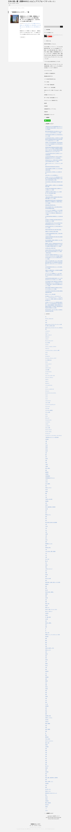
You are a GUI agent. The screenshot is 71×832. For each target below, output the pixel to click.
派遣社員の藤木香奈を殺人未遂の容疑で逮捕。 (53, 229)
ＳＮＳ (46, 810)
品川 (46, 512)
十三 (46, 495)
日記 (46, 599)
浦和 (46, 655)
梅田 (46, 638)
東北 (46, 624)
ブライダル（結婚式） (49, 410)
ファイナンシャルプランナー (50, 404)
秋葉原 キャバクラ (37, 25)
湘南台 (46, 663)
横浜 (46, 640)
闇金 (46, 775)
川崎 (46, 557)
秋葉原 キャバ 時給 (30, 25)
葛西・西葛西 (47, 729)
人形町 (46, 464)
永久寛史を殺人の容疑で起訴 (50, 248)
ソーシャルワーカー (48, 385)
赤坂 (46, 752)
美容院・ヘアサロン (48, 717)
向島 (46, 510)
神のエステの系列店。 (49, 195)
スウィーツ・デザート (49, 377)
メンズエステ (47, 425)
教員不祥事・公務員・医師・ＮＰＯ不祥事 (52, 582)
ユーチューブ (47, 433)
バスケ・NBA (47, 402)
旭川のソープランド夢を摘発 (50, 294)
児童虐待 (46, 474)
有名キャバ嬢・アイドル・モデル (51, 609)
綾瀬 (46, 711)
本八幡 (46, 619)
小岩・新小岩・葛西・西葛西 (50, 551)
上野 (46, 443)
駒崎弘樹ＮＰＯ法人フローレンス (51, 793)
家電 (46, 545)
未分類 (46, 615)
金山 (46, 758)
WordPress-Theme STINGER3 (35, 827)
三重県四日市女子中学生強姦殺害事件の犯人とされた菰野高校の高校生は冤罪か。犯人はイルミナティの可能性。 (53, 128)
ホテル (46, 416)
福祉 (46, 694)
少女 (46, 553)
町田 (46, 675)
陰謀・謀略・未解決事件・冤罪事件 (51, 777)
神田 (46, 690)
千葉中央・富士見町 (48, 499)
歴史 (46, 644)
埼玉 (46, 520)
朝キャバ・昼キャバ (48, 611)
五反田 (46, 458)
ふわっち (46, 338)
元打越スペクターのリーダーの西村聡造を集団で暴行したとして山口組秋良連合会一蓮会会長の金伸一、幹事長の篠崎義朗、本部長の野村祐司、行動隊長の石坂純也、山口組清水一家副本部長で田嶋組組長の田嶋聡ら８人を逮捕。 (53, 305)
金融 (46, 762)
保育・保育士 (47, 468)
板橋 (46, 626)
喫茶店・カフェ (48, 514)
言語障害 (46, 746)
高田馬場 (46, 800)
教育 (46, 586)
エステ (46, 352)
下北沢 (46, 445)
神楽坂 (46, 688)
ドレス (46, 398)
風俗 (46, 787)
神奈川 (46, 686)
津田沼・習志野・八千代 (49, 648)
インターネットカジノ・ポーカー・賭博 (52, 350)
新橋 (46, 595)
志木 (46, 570)
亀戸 (46, 454)
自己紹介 (46, 719)
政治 (46, 580)
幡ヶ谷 (46, 561)
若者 (46, 725)
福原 (46, 692)
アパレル (46, 344)
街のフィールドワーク (49, 740)
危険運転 (46, 501)
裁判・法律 (47, 742)
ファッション (47, 406)
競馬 (46, 702)
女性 (46, 537)
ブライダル (47, 408)
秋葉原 (34, 23)
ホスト (46, 414)
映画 (46, 601)
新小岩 (46, 590)
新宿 (46, 588)
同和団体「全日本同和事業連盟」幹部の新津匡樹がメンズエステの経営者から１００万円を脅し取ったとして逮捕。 (53, 144)
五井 (46, 456)
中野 (46, 452)
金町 (46, 760)
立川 (46, 700)
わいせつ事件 (47, 342)
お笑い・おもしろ (48, 334)
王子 (46, 673)
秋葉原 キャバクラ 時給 (31, 26)
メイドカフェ (47, 421)
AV (45, 316)
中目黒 (46, 450)
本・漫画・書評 (48, 617)
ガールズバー (47, 356)
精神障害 (46, 706)
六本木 (46, 481)
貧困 (46, 750)
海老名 (46, 659)
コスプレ (46, 365)
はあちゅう (47, 336)
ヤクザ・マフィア (48, 429)
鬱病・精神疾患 (48, 802)
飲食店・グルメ (48, 791)
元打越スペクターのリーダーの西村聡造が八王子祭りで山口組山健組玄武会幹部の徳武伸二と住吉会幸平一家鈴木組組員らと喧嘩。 (53, 178)
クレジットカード (48, 363)
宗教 (46, 541)
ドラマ (46, 396)
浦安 (46, 657)
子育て (46, 539)
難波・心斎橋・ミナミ (49, 781)
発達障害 (46, 677)
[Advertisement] (18, 52)
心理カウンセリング (48, 568)
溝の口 (46, 665)
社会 (46, 682)
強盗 (46, 566)
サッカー (46, 373)
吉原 (46, 503)
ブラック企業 (47, 412)
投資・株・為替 (48, 578)
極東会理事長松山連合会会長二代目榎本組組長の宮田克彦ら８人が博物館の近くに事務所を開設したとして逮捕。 (53, 202)
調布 (46, 748)
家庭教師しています (48, 543)
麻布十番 (46, 804)
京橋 (46, 460)
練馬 (46, 713)
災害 (46, 667)
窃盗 (46, 698)
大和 (46, 524)
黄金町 (46, 806)
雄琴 (46, 779)
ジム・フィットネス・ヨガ (50, 375)
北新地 (46, 491)
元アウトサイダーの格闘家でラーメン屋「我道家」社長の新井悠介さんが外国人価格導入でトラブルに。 (53, 275)
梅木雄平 (46, 636)
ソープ (46, 387)
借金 (46, 470)
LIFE (46, 320)
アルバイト (47, 348)
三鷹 (46, 441)
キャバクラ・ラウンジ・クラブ (28, 23)
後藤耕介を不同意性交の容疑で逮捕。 (52, 231)
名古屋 (46, 508)
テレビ (46, 394)
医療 (46, 493)
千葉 (46, 497)
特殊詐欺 (46, 671)
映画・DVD (47, 603)
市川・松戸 (47, 559)
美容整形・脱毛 (48, 715)
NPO (46, 322)
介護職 (46, 466)
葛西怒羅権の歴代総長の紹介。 (50, 205)
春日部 (46, 605)
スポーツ (46, 381)
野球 (46, 756)
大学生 (46, 526)
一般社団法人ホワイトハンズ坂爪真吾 (52, 437)
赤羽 (46, 754)
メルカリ (46, 423)
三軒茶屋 (46, 439)
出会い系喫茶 (47, 483)
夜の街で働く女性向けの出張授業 (51, 522)
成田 (46, 576)
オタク (46, 354)
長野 (46, 769)
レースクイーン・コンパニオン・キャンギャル (53, 435)
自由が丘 (46, 721)
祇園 (46, 684)
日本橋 (46, 597)
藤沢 (46, 735)
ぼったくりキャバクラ (49, 340)
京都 (46, 462)
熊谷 (46, 669)
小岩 (46, 549)
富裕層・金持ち (48, 547)
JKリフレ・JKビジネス (49, 318)
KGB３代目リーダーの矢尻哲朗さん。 (52, 175)
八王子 (46, 479)
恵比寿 (46, 574)
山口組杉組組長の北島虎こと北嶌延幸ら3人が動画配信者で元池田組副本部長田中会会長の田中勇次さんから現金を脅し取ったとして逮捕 (54, 139)
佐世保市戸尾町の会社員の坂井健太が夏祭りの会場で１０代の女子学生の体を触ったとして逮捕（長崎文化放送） (53, 251)
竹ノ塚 (46, 704)
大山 (46, 530)
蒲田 (46, 731)
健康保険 (46, 472)
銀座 (46, 764)
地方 (46, 518)
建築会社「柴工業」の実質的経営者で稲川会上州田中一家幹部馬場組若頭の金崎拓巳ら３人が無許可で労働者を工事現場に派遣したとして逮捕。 (53, 245)
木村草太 (46, 613)
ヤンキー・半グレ (48, 431)
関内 (46, 773)
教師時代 (46, 584)
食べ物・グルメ (48, 789)
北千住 (46, 489)
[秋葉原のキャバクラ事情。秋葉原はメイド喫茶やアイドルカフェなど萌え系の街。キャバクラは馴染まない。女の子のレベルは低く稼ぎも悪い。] (14, 23)
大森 (46, 532)
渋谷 (46, 661)
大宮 (46, 528)
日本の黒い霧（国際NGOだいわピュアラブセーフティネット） (32, 1)
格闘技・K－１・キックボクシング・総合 (52, 634)
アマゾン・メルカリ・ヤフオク (50, 346)
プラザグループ (38, 23)
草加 (46, 727)
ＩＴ (46, 808)
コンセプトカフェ (48, 371)
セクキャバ (47, 383)
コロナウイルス (48, 367)
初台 (46, 485)
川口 (46, 555)
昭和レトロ (47, 607)
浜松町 (46, 653)
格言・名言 (47, 632)
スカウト (46, 379)
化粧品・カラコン (48, 487)
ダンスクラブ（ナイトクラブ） (50, 392)
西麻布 (46, 744)
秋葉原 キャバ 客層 (23, 25)
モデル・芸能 (47, 427)
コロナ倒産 (47, 369)
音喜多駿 (46, 783)
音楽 (46, 785)
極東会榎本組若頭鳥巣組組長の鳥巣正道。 (52, 166)
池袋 (46, 646)
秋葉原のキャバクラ (35, 824)
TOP (9, 5)
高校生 (46, 798)
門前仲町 (46, 771)
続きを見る (22, 37)
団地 (46, 516)
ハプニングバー (48, 400)
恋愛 (46, 572)
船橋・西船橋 (47, 723)
